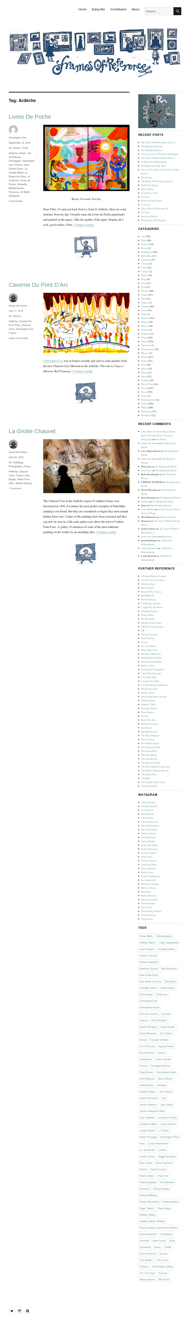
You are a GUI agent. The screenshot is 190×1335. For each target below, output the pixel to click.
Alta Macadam (164, 936)
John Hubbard (147, 1117)
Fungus (145, 302)
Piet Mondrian (167, 1182)
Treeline (145, 196)
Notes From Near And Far (153, 696)
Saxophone (166, 1234)
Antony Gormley (148, 955)
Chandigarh (15, 161)
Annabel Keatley (149, 806)
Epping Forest (165, 1046)
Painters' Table (148, 704)
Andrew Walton (147, 942)
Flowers (145, 290)
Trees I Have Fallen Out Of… (155, 208)
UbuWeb (145, 778)
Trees (143, 392)
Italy (164, 1098)
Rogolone (167, 536)
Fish (143, 287)
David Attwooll (159, 1020)
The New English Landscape (155, 766)
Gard (26, 164)
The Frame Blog (149, 751)
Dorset (143, 1039)
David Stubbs (168, 1026)
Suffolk (168, 1247)
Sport (144, 376)
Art (10, 148)
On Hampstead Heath (151, 146)
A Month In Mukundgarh (154, 161)
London (162, 1150)
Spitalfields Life (149, 731)
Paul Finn (146, 891)
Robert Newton (148, 895)
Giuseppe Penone (160, 1065)
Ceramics (145, 259)
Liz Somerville (148, 880)
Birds (144, 240)
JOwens (145, 501)
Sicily (172, 1240)
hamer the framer (18, 305)
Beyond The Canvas (151, 591)
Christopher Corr (17, 137)
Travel (25, 148)
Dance (144, 275)
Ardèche (13, 153)
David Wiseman (149, 829)
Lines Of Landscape (151, 673)
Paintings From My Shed (153, 165)
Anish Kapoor (147, 949)
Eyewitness (146, 1059)
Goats (144, 310)
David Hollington (150, 825)
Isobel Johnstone (149, 849)
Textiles (145, 380)
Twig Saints (147, 919)
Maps (144, 337)
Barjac (22, 153)
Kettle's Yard (147, 665)
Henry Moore (165, 1078)
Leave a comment (18, 338)
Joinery (145, 329)
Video (144, 403)
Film (143, 283)
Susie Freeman (148, 903)
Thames (144, 1266)
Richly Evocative (150, 723)
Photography (15, 466)
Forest (144, 642)
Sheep (144, 372)
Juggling (145, 333)
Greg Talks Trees (149, 650)
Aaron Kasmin (148, 802)
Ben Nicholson (169, 968)
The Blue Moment (150, 735)
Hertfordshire (146, 1085)
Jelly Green (147, 856)
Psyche (144, 716)
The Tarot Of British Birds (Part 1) (158, 158)
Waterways (146, 411)
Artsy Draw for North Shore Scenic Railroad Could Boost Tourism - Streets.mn (158, 435)
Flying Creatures (149, 634)
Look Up (145, 204)
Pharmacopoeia (148, 1182)
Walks (144, 407)
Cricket (145, 271)
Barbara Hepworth (149, 962)
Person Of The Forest (151, 200)
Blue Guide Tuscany (150, 981)
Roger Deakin (147, 1208)
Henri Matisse (147, 1078)
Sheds (144, 368)
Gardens (145, 306)
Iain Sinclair (165, 1091)
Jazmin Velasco (149, 852)
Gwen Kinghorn (149, 548)
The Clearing (147, 739)
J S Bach (164, 1130)
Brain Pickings (148, 599)
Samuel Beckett (148, 1234)
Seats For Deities (149, 216)
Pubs (143, 364)
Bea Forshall (147, 587)
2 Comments (15, 201)
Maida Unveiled (149, 688)
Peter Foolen (147, 712)
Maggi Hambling (167, 1156)
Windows (146, 415)
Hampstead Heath (166, 1072)
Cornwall (166, 1014)
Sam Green (146, 727)
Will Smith (163, 1279)
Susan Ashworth (149, 899)
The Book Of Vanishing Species (157, 181)
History (17, 316)
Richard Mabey (161, 1188)
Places (27, 466)
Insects (144, 325)
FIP (143, 630)
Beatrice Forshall (149, 968)
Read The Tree (148, 720)
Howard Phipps (148, 1091)
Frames (144, 294)
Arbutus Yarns (148, 583)
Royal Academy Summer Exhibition (159, 1227)
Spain (157, 1247)
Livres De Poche (30, 116)
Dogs (143, 279)
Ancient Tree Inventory (152, 580)
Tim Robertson (148, 915)
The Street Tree (148, 774)
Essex (161, 1052)
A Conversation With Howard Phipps (159, 154)
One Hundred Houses (151, 150)
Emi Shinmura (148, 837)
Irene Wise (146, 470)
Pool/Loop (146, 177)
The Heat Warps (149, 755)
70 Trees (145, 212)
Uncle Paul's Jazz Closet (153, 782)
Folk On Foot (148, 638)
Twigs (144, 395)
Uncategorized (148, 399)
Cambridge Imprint (150, 603)
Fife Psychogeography (152, 626)
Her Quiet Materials (151, 653)
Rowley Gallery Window (152, 1221)
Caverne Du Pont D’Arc (38, 285)
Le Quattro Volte (149, 193)
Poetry (144, 360)
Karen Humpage (148, 1137)
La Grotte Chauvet (32, 431)
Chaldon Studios (149, 611)
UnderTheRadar (149, 786)
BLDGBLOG (147, 595)
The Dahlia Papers (150, 743)
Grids (144, 314)
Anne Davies (147, 810)
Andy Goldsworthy (169, 942)
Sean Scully (159, 1240)
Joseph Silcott (147, 1130)
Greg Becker (146, 1072)
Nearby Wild (147, 692)
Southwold (145, 1247)
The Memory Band (150, 762)
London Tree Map (150, 681)
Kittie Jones (147, 872)
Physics (145, 353)
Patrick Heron (147, 1175)
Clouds (144, 263)
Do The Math (148, 618)
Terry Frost (162, 1260)
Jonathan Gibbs (149, 864)
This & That (147, 384)
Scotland (144, 1240)
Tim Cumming (147, 1273)
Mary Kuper (146, 1163)
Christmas (161, 994)
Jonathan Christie (167, 1117)
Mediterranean (16, 188)
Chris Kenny (147, 817)
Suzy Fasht (146, 907)
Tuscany (162, 1273)
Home (82, 9)
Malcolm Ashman (150, 884)
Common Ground (149, 1014)
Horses (144, 322)
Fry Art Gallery (148, 646)
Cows (144, 267)
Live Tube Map (149, 677)
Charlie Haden (167, 988)
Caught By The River (152, 607)
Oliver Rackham (164, 1163)
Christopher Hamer (150, 1007)
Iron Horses (161, 439)
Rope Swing (164, 1208)
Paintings (146, 345)
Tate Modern (146, 1260)
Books (16, 148)
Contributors (118, 9)
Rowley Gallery (148, 1214)
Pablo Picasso (158, 1169)
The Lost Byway (149, 758)
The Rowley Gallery (151, 911)
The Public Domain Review (155, 770)
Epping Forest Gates (151, 622)
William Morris (147, 1279)
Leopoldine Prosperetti (152, 669)
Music (144, 341)
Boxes (144, 248)
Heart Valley (147, 189)
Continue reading (84, 225)
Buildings (18, 462)
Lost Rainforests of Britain (154, 685)
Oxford (143, 1169)
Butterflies (146, 255)
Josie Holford (147, 509)
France (18, 164)
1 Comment (15, 488)
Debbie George (148, 833)
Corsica (144, 1020)
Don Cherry (166, 1033)
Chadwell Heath (148, 988)
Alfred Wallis (146, 936)
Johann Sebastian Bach (152, 1111)
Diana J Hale (147, 615)
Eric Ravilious (147, 1052)
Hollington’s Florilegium (153, 220)
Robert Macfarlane (149, 1201)
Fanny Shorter (148, 841)
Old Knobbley (148, 700)
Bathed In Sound (149, 185)
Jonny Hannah (148, 868)
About (135, 9)
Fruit (143, 298)
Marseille (22, 184)
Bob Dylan (170, 981)
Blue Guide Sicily (149, 975)
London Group (147, 1156)
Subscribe (98, 9)
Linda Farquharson (150, 876)
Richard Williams (149, 1195)
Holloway (162, 1085)
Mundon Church (167, 517)
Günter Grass (16, 168)
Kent (142, 1143)
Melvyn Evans (148, 887)
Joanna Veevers (149, 860)
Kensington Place (169, 1137)
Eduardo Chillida (159, 1039)
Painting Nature (149, 708)
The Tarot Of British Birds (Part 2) (158, 142)
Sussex (164, 1253)
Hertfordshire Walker (151, 657)
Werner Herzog (24, 483)
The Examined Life (150, 747)
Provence (14, 192)
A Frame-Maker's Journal (153, 576)
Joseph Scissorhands (151, 661)
